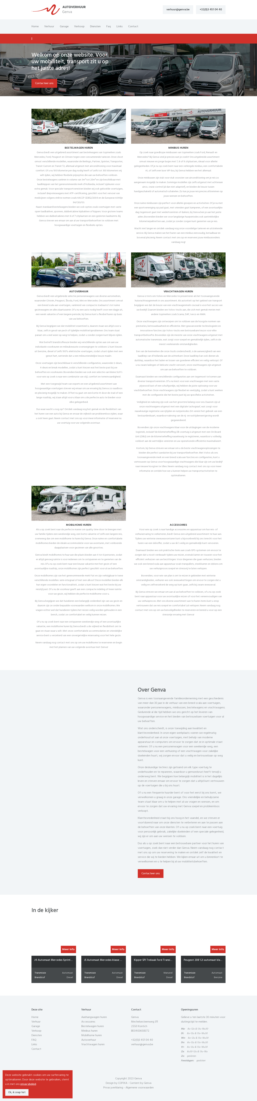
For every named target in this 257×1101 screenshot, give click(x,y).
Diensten (95, 26)
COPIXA (122, 1083)
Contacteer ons (44, 83)
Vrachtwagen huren (93, 1044)
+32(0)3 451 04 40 (211, 9)
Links (119, 26)
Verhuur (49, 26)
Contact (133, 26)
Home (35, 26)
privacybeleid (28, 1084)
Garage (64, 26)
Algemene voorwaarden (140, 1087)
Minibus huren (89, 1031)
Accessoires (88, 1022)
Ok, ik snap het (17, 1092)
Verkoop (79, 26)
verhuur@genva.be (178, 9)
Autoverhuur (88, 1040)
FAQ (33, 1040)
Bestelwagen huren (92, 1026)
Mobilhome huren (91, 1035)
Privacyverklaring (113, 1087)
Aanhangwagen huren (94, 1017)
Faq (108, 26)
